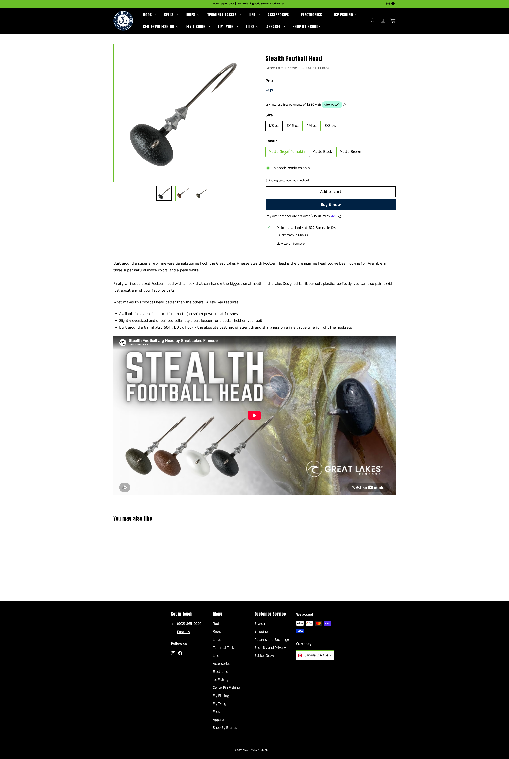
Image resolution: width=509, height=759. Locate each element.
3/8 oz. (330, 126)
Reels (169, 15)
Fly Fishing (196, 26)
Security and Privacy (270, 647)
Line (253, 15)
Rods (148, 15)
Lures (191, 15)
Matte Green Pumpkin (287, 152)
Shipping (272, 180)
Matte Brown (350, 152)
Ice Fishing (344, 15)
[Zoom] (183, 113)
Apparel (274, 26)
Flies (250, 26)
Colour (271, 141)
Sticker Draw (264, 655)
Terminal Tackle (222, 15)
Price (270, 81)
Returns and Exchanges (272, 639)
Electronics (312, 15)
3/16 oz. (293, 126)
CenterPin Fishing (159, 26)
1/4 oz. (312, 126)
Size (269, 115)
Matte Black (322, 152)
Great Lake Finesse (281, 68)
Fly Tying (226, 26)
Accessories (279, 15)
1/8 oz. (274, 126)
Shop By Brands (307, 26)
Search (259, 623)
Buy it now (331, 205)
